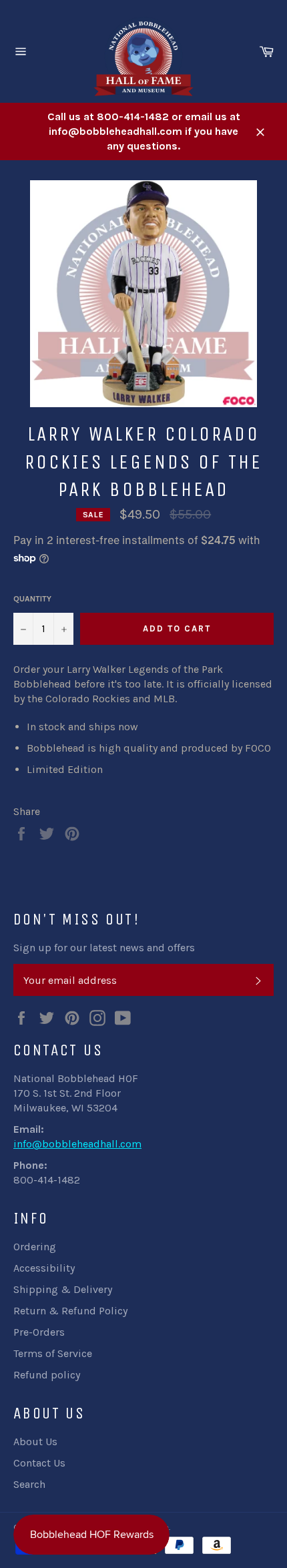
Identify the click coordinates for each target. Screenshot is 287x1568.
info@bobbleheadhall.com (77, 1143)
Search (29, 1484)
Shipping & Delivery (62, 1289)
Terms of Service (52, 1353)
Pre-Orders (39, 1332)
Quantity (32, 598)
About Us (35, 1441)
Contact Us (39, 1463)
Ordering (34, 1246)
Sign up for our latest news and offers (104, 947)
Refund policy (46, 1374)
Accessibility (44, 1268)
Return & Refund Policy (70, 1310)
